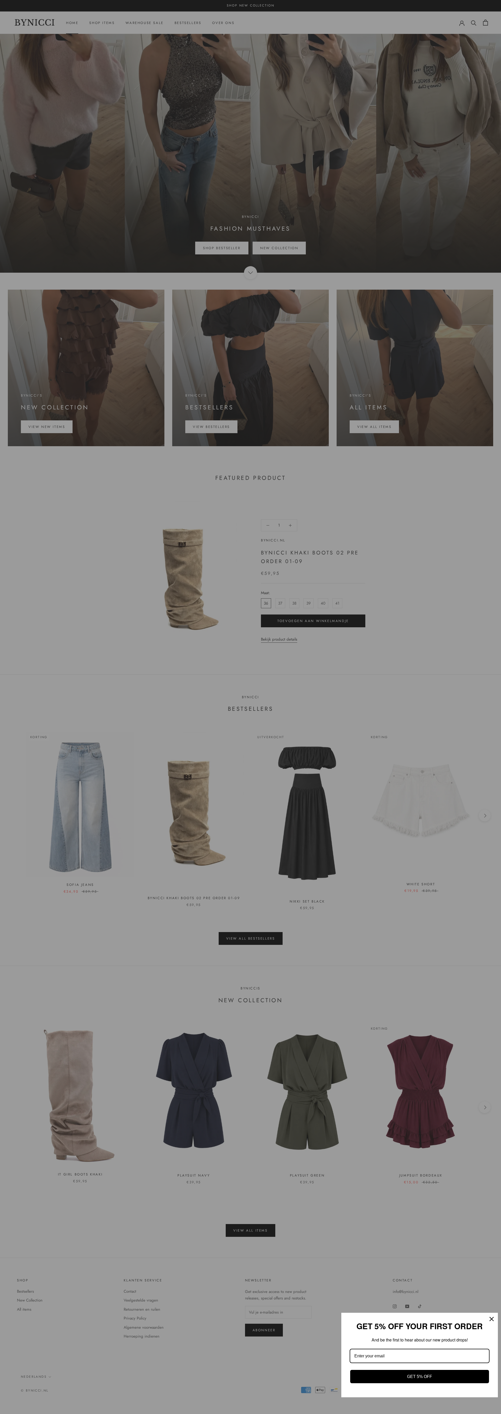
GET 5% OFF (419, 1376)
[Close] (491, 1319)
